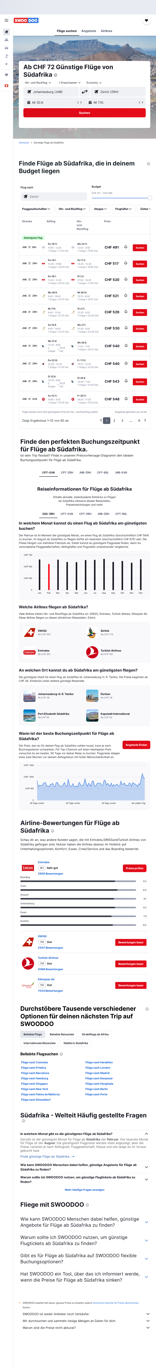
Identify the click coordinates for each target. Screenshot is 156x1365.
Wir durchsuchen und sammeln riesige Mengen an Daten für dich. (69, 1321)
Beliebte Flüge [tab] (33, 1034)
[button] (6, 20)
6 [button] (139, 420)
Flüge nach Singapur (34, 1083)
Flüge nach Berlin (96, 1089)
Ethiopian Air (46, 979)
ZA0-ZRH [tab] (48, 513)
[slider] (150, 198)
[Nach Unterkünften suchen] (6, 40)
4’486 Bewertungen (50, 969)
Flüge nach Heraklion (99, 1062)
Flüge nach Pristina (33, 1067)
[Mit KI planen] (6, 64)
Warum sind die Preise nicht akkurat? (49, 1328)
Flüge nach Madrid (97, 1073)
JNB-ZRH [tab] (85, 472)
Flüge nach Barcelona (35, 1073)
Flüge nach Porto (96, 1094)
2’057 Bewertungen (50, 947)
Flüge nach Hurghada (99, 1083)
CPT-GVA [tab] (48, 472)
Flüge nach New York (34, 1089)
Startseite (24, 142)
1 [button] (106, 420)
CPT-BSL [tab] (103, 472)
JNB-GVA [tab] (121, 472)
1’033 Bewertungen (50, 990)
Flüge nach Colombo (34, 1062)
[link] (134, 868)
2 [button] (114, 420)
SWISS (42, 936)
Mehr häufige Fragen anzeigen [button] (84, 1189)
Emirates (43, 862)
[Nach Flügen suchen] (6, 32)
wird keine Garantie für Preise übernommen (116, 1302)
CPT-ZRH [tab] (67, 472)
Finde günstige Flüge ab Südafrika (44, 1156)
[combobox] (94, 83)
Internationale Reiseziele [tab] (40, 1043)
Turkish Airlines (48, 957)
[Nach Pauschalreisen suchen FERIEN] (6, 56)
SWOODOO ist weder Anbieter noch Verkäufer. (56, 1314)
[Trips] (6, 75)
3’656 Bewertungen (50, 873)
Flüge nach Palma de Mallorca (40, 1094)
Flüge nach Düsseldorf (35, 1099)
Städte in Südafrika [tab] (76, 1043)
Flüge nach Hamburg (34, 1078)
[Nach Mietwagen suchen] (6, 48)
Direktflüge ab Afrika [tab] (95, 1034)
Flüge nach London (97, 1067)
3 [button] (122, 420)
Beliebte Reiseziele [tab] (62, 1034)
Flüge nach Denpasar (99, 1078)
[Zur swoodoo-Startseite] (26, 20)
